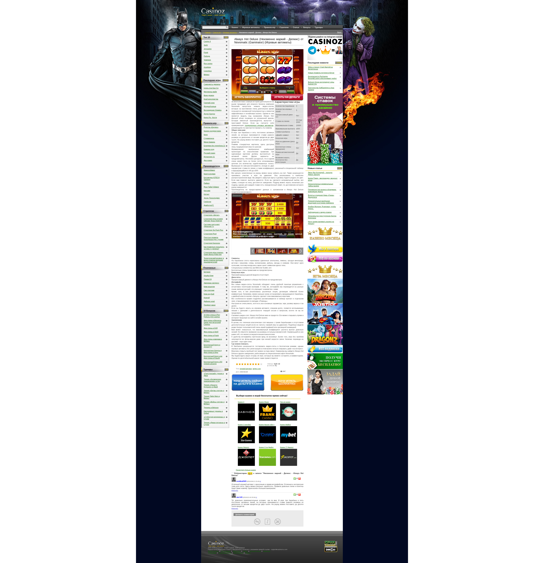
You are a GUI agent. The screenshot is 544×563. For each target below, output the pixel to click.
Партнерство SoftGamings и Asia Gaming (321, 89)
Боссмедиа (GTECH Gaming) (212, 179)
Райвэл (207, 183)
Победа (207, 56)
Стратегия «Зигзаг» (212, 215)
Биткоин (207, 272)
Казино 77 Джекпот (287, 447)
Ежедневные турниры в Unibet (213, 412)
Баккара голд (209, 149)
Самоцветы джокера (212, 84)
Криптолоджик (209, 174)
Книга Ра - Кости (210, 118)
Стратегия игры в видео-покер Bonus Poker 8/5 (214, 254)
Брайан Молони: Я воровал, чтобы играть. (322, 208)
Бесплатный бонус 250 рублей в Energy (213, 363)
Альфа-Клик (208, 276)
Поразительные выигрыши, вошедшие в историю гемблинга (321, 202)
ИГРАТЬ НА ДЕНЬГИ (287, 97)
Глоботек (207, 202)
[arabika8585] (233, 481)
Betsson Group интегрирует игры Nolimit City (321, 83)
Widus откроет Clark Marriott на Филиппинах (320, 68)
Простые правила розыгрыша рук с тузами (213, 238)
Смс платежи (209, 290)
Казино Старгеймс (244, 424)
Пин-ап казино (285, 402)
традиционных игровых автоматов (259, 125)
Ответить (234, 490)
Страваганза (209, 138)
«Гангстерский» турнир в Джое (214, 375)
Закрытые (266, 551)
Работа (247, 553)
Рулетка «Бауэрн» (211, 127)
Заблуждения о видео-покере (320, 212)
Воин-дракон (209, 95)
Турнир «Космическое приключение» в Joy (212, 380)
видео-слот (257, 369)
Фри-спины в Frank (211, 336)
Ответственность (225, 553)
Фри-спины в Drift (210, 328)
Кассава (207, 191)
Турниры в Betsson (211, 408)
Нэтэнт (206, 194)
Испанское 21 (209, 157)
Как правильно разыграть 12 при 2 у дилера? (214, 248)
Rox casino (208, 64)
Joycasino (208, 49)
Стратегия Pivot (210, 234)
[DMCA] (331, 551)
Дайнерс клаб (209, 301)
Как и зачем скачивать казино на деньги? (321, 223)
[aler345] (233, 497)
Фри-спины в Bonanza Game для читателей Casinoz (212, 322)
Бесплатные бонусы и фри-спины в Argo (213, 352)
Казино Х (241, 402)
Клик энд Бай (209, 294)
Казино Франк (264, 402)
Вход (339, 32)
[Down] (299, 478)
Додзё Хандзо (209, 114)
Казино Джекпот (243, 447)
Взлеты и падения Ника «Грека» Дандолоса (321, 196)
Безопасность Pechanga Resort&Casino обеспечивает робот (322, 77)
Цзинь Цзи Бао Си (211, 88)
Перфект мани (209, 305)
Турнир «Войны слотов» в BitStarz (214, 403)
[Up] (295, 478)
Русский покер (209, 153)
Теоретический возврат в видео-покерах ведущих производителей (214, 260)
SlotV (206, 45)
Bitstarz (206, 75)
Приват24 (208, 279)
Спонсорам (212, 553)
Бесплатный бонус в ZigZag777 (212, 346)
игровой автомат (246, 369)
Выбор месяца (213, 551)
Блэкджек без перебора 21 (214, 146)
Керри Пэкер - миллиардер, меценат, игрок (323, 179)
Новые (245, 551)
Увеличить (237, 195)
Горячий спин (209, 103)
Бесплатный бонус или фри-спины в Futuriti (213, 357)
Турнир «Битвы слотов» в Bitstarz (214, 392)
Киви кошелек (209, 287)
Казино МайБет (285, 424)
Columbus (208, 71)
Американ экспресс (211, 283)
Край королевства (211, 99)
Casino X (207, 41)
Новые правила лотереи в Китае (321, 73)
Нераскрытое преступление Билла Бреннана (322, 217)
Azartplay (207, 67)
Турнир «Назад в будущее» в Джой (211, 386)
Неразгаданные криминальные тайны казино (320, 185)
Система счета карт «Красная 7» (212, 225)
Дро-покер (208, 160)
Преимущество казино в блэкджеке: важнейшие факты (322, 191)
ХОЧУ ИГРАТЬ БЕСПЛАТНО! (287, 382)
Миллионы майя (210, 92)
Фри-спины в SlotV (211, 332)
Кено (206, 135)
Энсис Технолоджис (212, 198)
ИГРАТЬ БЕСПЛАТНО (248, 97)
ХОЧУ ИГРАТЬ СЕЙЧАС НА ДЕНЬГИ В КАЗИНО (248, 382)
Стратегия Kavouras (212, 243)
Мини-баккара (209, 142)
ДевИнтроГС (209, 205)
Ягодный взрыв (210, 107)
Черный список (255, 551)
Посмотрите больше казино (246, 470)
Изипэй (207, 298)
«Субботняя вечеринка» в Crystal (214, 418)
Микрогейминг (209, 170)
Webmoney (237, 551)
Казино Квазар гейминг (267, 424)
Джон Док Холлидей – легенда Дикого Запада (320, 174)
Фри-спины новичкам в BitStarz (213, 340)
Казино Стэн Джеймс (266, 447)
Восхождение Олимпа (212, 110)
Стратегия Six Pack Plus (213, 230)
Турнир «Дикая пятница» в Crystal (214, 424)
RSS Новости (238, 553)
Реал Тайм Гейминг (211, 187)
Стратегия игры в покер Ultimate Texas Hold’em (213, 220)
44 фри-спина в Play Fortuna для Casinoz (212, 316)
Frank (206, 53)
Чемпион (207, 60)
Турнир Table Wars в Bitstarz (212, 397)
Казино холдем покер (212, 131)
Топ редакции (225, 551)
